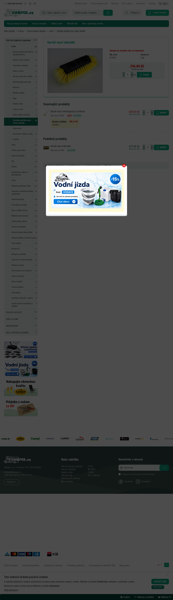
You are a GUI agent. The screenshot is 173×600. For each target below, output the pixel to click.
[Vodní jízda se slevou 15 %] (86, 207)
